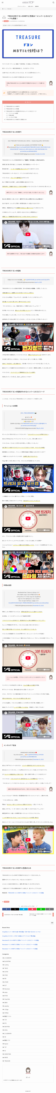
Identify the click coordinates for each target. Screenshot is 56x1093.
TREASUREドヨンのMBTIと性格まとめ (16, 119)
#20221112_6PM (23, 149)
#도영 (48, 147)
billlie (6, 1030)
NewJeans (7, 989)
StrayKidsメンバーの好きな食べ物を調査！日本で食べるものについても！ (21, 932)
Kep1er (6, 1044)
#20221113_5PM (32, 149)
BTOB (6, 996)
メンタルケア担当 (13, 117)
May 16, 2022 (40, 428)
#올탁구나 (44, 423)
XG (5, 1050)
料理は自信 (11, 115)
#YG (46, 149)
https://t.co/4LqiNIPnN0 (22, 147)
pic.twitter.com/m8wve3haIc (41, 603)
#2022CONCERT (14, 149)
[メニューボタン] (2, 2)
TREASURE (6, 21)
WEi (5, 978)
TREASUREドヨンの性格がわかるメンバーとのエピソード (21, 111)
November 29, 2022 (38, 605)
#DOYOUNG (43, 147)
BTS (5, 1023)
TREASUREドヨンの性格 (12, 109)
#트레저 (38, 147)
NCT (5, 985)
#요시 (37, 754)
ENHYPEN (7, 1026)
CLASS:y (6, 965)
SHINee (6, 1013)
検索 (52, 922)
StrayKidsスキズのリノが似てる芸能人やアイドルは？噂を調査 (18, 936)
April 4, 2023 (38, 282)
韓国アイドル (7, 1016)
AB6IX (5, 1002)
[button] (6, 909)
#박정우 (20, 603)
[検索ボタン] (53, 2)
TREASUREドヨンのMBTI (13, 106)
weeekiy (6, 1006)
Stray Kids (7, 999)
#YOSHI (41, 754)
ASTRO (6, 972)
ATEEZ (6, 975)
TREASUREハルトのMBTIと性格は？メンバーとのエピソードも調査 (26, 893)
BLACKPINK (7, 961)
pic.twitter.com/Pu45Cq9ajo (28, 425)
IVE (5, 1037)
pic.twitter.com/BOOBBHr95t (28, 757)
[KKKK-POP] (28, 2)
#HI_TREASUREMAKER (27, 413)
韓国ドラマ (7, 1040)
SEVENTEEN (7, 1054)
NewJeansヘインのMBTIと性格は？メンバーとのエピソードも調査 (19, 949)
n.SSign (6, 1009)
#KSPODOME (41, 149)
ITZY (5, 1020)
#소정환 (39, 423)
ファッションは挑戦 (13, 113)
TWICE (6, 968)
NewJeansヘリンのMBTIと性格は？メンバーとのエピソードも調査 (19, 944)
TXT (5, 1047)
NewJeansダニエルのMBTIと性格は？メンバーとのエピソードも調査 (20, 940)
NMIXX (6, 1057)
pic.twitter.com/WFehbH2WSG (28, 151)
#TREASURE (32, 147)
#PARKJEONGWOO (28, 603)
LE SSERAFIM (7, 958)
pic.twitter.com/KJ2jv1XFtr (42, 279)
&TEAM (6, 982)
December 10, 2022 (38, 759)
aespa (5, 992)
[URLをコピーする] (49, 909)
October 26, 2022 (40, 154)
